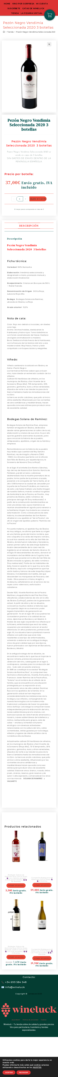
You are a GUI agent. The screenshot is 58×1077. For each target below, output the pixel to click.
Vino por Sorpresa (23, 3)
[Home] (4, 32)
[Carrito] (49, 15)
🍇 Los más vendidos (13, 951)
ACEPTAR (9, 1072)
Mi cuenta (42, 3)
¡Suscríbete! (16, 1020)
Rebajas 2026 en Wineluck (16, 950)
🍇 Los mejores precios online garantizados (15, 879)
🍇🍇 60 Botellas (19, 880)
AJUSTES (37, 1067)
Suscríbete (13, 8)
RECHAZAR (23, 1072)
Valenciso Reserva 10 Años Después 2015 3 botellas (42, 869)
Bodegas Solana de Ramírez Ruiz (14, 875)
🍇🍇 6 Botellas (19, 952)
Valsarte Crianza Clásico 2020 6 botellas (16, 938)
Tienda (15, 13)
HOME (7, 3)
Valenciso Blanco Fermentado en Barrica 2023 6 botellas (42, 939)
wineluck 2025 (35, 994)
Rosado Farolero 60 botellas (16, 867)
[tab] (29, 226)
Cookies (43, 1020)
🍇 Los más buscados (42, 952)
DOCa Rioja (22, 876)
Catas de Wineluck (33, 8)
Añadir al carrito (38, 199)
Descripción (29, 226)
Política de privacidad (30, 1020)
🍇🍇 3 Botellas (45, 880)
